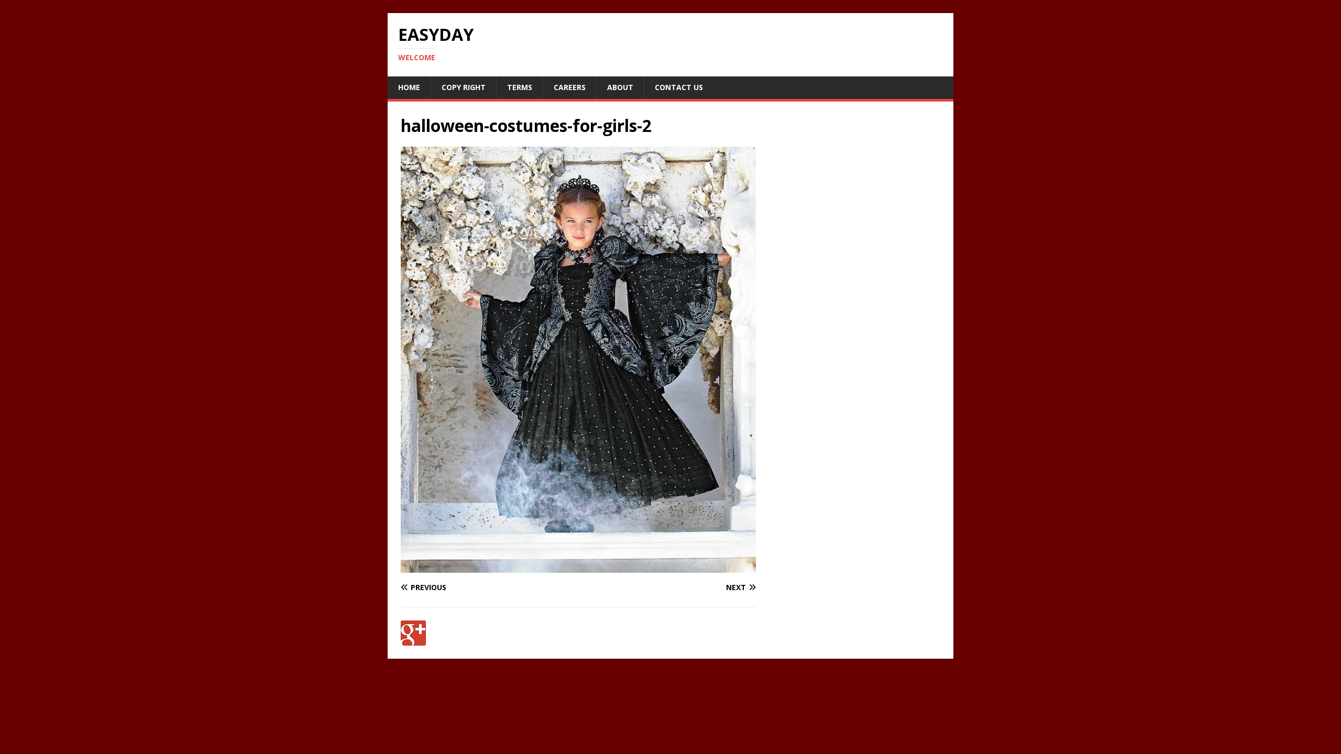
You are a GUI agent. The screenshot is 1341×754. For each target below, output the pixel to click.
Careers (570, 87)
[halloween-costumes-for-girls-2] (578, 567)
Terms (519, 87)
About (620, 87)
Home (409, 87)
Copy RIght (464, 87)
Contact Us (679, 87)
